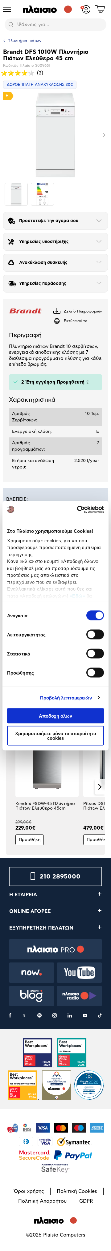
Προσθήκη (29, 840)
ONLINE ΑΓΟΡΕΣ (30, 911)
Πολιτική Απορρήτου (42, 1201)
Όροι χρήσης (29, 1191)
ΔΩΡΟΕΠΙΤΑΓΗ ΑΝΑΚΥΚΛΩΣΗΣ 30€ (40, 84)
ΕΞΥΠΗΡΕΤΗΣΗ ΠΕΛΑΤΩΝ (41, 928)
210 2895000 (60, 877)
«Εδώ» (77, 595)
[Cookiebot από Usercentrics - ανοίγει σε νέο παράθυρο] (78, 509)
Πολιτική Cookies (77, 1191)
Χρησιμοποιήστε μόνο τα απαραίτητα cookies (55, 735)
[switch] (95, 634)
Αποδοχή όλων (55, 716)
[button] (11, 787)
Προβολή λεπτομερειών (66, 697)
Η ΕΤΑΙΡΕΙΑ (23, 894)
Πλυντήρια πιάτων (24, 41)
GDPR (86, 1201)
